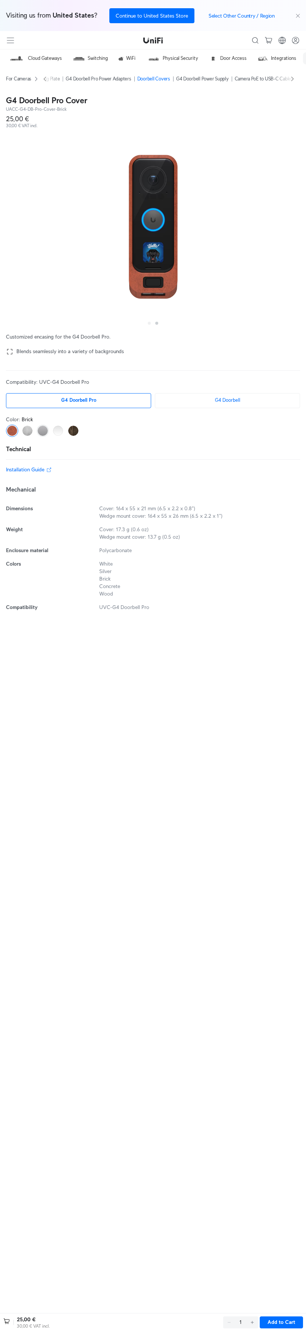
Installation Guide (25, 469)
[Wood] (73, 431)
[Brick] (12, 431)
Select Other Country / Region (242, 16)
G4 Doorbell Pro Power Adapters (98, 79)
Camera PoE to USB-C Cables (264, 79)
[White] (58, 431)
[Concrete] (27, 431)
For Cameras (18, 79)
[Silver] (43, 431)
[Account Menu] (295, 40)
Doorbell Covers (153, 79)
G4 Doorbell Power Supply (202, 79)
